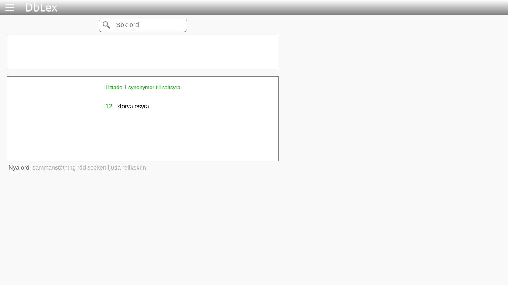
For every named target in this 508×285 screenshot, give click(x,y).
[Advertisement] (142, 52)
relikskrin (134, 167)
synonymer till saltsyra (153, 87)
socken (96, 167)
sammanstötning (54, 167)
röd (81, 167)
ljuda (114, 167)
